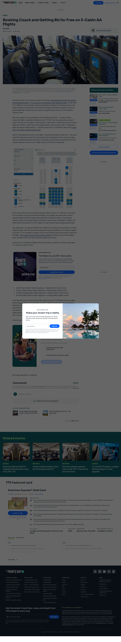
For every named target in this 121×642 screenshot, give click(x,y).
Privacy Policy (28, 332)
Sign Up (54, 326)
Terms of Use (34, 331)
